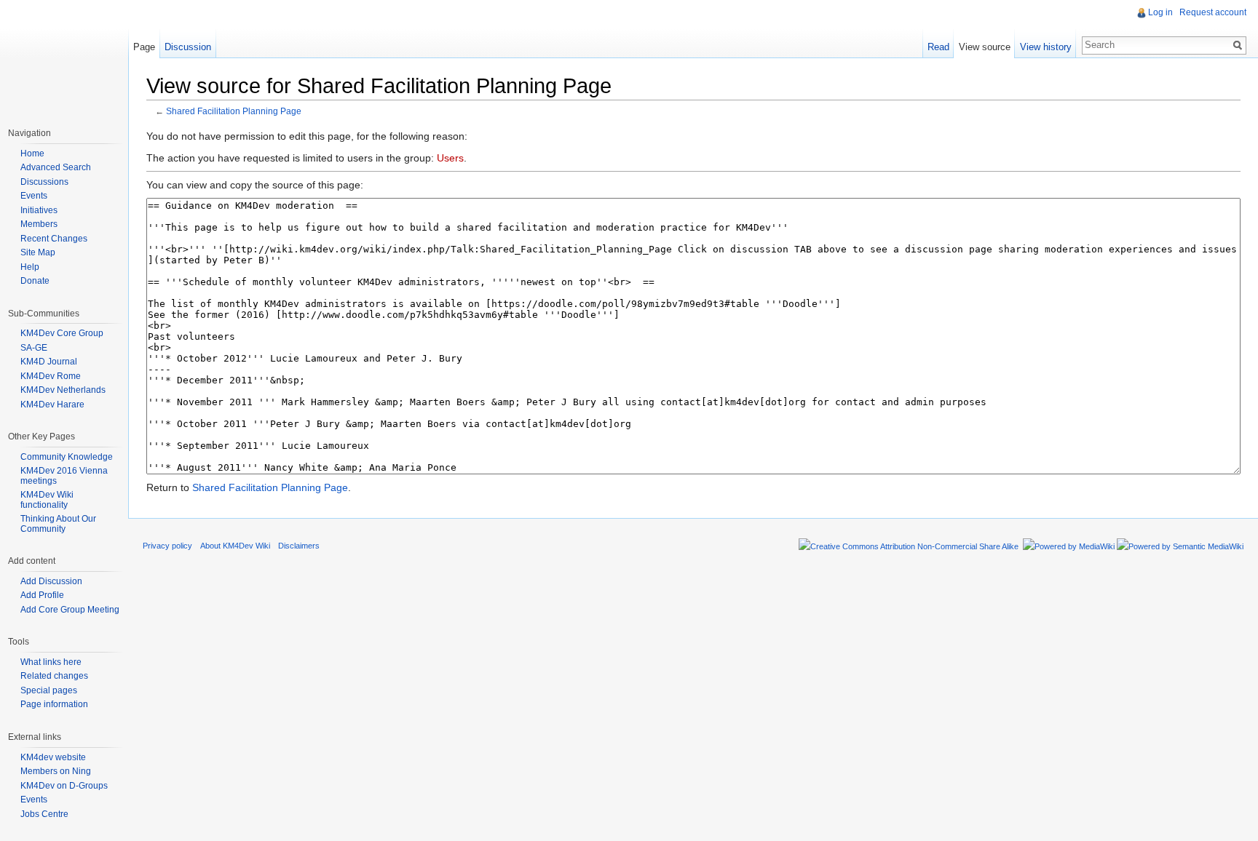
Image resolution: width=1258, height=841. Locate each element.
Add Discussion (51, 581)
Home (32, 153)
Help (29, 267)
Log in (1160, 12)
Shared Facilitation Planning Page (233, 111)
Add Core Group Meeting (69, 610)
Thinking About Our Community (58, 524)
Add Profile (42, 595)
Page (144, 46)
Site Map (37, 252)
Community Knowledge (66, 457)
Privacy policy (167, 545)
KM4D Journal (48, 361)
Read (938, 46)
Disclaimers (299, 545)
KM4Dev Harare (52, 404)
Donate (35, 281)
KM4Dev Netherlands (63, 390)
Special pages (48, 690)
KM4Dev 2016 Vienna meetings (64, 476)
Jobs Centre (44, 814)
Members (39, 224)
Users (450, 158)
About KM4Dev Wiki (235, 545)
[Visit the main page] (64, 58)
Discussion (188, 46)
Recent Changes (53, 239)
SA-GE (33, 348)
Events (33, 196)
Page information (54, 704)
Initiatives (39, 210)
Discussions (44, 182)
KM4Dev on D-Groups (64, 786)
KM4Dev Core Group (61, 333)
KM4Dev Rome (50, 376)
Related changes (54, 676)
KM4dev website (53, 757)
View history (1046, 46)
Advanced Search (55, 167)
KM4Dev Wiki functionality (47, 500)
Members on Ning (55, 771)
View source (984, 46)
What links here (51, 662)
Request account (1212, 12)
